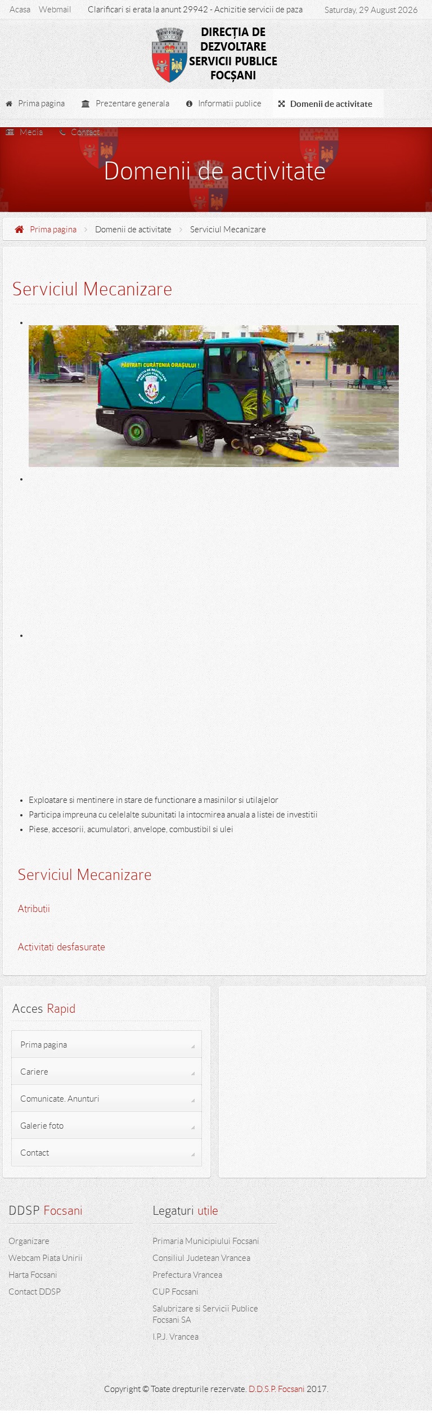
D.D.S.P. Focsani (277, 1389)
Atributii (33, 908)
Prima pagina (53, 229)
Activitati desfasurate (61, 947)
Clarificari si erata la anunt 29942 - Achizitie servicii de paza (195, 9)
